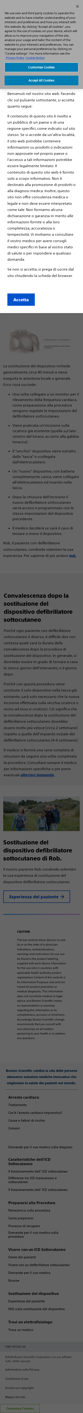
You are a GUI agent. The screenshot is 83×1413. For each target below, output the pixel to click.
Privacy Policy (15, 58)
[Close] (77, 6)
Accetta (21, 299)
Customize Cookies (41, 67)
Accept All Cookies (41, 80)
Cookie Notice (35, 58)
